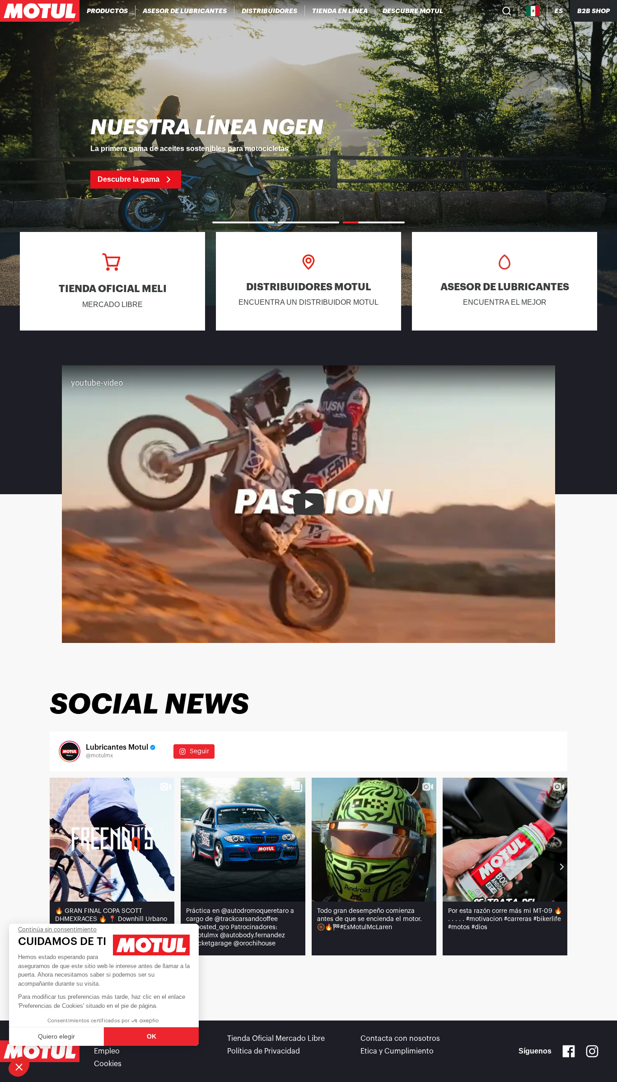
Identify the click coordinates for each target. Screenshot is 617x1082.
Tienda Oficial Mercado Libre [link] (276, 1038)
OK (151, 1036)
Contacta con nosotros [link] (400, 1038)
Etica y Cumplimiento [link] (397, 1051)
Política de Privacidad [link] (263, 1051)
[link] (340, 11)
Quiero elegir (56, 1036)
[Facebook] (568, 1051)
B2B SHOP (593, 11)
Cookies (108, 1064)
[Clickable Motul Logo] (39, 11)
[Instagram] (592, 1051)
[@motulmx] (70, 751)
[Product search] (507, 10)
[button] (19, 1066)
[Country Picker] (533, 11)
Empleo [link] (107, 1051)
